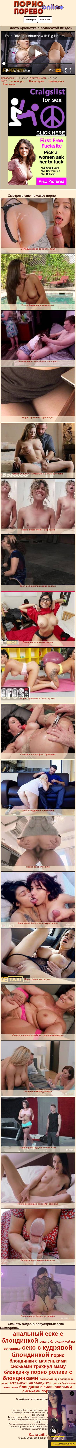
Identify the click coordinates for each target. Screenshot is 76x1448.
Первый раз (17, 81)
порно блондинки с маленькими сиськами (38, 1361)
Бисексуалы (56, 81)
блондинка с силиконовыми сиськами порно (45, 1389)
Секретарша (36, 81)
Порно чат (45, 20)
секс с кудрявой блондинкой (42, 1351)
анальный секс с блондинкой (32, 1337)
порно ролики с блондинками (37, 1375)
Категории (31, 20)
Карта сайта (38, 1434)
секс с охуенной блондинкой (30, 1383)
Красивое (9, 84)
